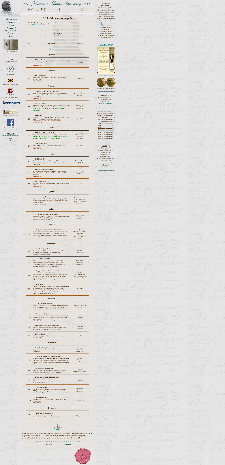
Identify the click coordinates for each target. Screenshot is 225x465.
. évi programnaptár (105, 115)
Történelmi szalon (105, 162)
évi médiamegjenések (105, 117)
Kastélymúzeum (104, 156)
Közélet (104, 101)
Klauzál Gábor (105, 95)
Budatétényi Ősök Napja (104, 150)
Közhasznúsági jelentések (105, 97)
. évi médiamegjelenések (105, 113)
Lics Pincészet (104, 160)
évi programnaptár (105, 119)
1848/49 (104, 146)
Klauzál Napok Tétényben (104, 158)
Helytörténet (104, 154)
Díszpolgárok (104, 152)
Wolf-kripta (105, 165)
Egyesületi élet (104, 99)
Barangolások (104, 148)
